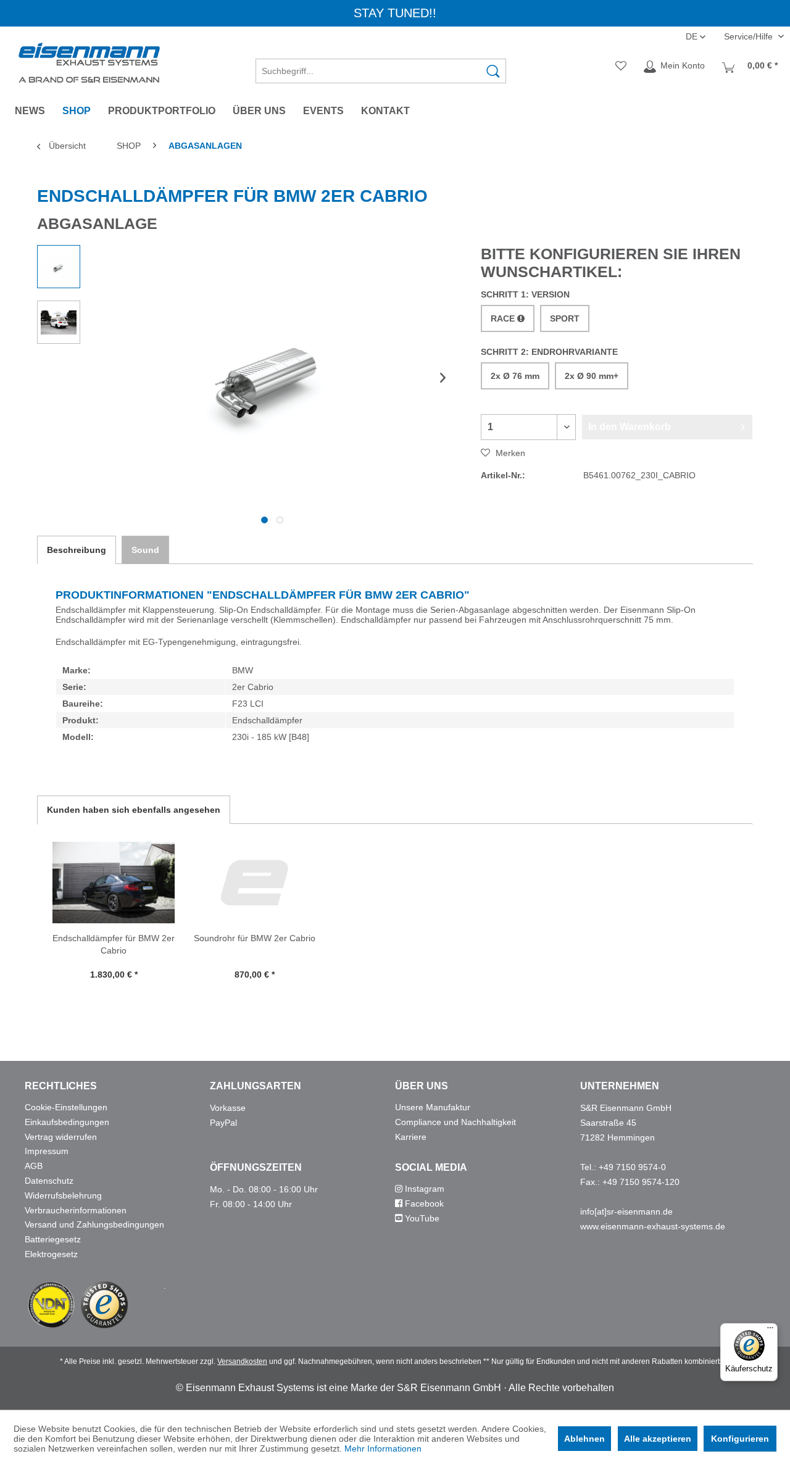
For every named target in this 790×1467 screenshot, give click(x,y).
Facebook (423, 1203)
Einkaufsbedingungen (67, 1122)
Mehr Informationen (383, 1448)
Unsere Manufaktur (432, 1107)
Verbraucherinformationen (76, 1210)
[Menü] (770, 1330)
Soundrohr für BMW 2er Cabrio (254, 938)
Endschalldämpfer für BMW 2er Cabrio (113, 944)
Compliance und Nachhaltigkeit (455, 1122)
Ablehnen (584, 1439)
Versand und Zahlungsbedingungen (94, 1224)
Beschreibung (76, 550)
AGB (34, 1166)
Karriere (410, 1137)
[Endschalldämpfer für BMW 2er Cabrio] (113, 882)
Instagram (423, 1189)
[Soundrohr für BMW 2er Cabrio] (254, 882)
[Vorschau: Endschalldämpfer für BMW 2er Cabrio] (58, 266)
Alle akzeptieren (657, 1439)
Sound (145, 550)
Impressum (47, 1151)
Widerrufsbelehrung (63, 1195)
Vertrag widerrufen (61, 1137)
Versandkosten (242, 1361)
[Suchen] (493, 71)
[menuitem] (381, 66)
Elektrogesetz (51, 1254)
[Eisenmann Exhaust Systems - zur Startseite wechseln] (89, 63)
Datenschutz (49, 1181)
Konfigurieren (740, 1439)
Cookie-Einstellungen (66, 1107)
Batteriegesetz (53, 1239)
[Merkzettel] (621, 66)
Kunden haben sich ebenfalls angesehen (133, 810)
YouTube (420, 1218)
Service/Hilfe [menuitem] (749, 36)
